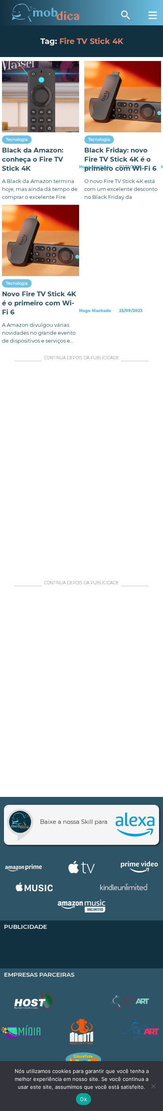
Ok (83, 1099)
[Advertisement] (81, 468)
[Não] (153, 1086)
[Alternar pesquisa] (125, 15)
